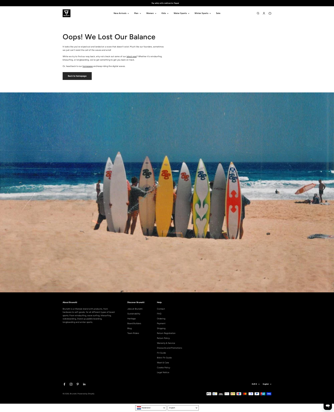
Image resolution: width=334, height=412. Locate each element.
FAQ (159, 313)
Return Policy (163, 338)
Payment (161, 323)
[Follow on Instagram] (71, 384)
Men (136, 13)
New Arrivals (120, 13)
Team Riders (133, 333)
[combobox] (150, 407)
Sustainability (133, 313)
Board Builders (134, 323)
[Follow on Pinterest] (77, 384)
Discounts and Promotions (169, 348)
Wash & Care (163, 362)
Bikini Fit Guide (164, 357)
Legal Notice (163, 372)
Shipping (161, 328)
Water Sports (180, 13)
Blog (129, 328)
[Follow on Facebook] (64, 384)
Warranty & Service (166, 343)
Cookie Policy (163, 367)
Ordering (161, 318)
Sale (218, 13)
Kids (164, 13)
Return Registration (166, 333)
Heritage (131, 318)
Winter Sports (201, 13)
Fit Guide (161, 353)
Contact (161, 309)
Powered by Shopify (85, 394)
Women (150, 13)
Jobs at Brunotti (135, 309)
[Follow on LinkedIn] (84, 384)
